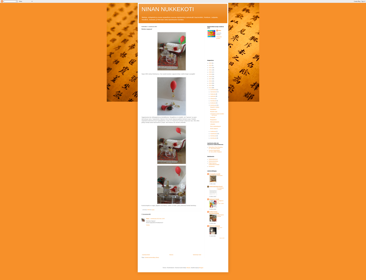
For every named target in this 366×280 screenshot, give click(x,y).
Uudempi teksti (146, 254)
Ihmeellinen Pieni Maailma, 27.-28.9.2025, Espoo (216, 148)
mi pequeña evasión (214, 174)
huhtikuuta (213, 131)
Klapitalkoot (213, 109)
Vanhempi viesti (197, 254)
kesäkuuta (213, 103)
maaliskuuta (213, 133)
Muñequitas (220, 175)
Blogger (201, 267)
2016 (210, 81)
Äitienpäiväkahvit (214, 122)
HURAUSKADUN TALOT (216, 186)
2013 (210, 87)
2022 (210, 67)
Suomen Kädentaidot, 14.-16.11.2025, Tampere (215, 151)
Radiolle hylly (213, 111)
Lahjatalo (212, 124)
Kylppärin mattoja (214, 107)
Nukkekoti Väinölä (214, 199)
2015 (210, 83)
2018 (210, 76)
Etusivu (171, 254)
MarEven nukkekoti (214, 226)
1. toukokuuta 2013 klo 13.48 (157, 218)
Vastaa (148, 225)
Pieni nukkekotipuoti (215, 126)
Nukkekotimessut (213, 159)
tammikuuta (213, 138)
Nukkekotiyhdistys (213, 161)
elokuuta (212, 98)
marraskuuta (213, 92)
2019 (210, 74)
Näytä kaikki (222, 238)
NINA (219, 30)
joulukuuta (213, 89)
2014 (210, 85)
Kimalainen (212, 166)
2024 (210, 63)
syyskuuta (213, 96)
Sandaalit (212, 117)
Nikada (188, 267)
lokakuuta (213, 94)
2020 (210, 72)
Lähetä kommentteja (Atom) (152, 257)
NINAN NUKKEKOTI (168, 9)
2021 (210, 70)
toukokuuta (213, 105)
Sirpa (147, 218)
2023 (210, 65)
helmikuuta (213, 136)
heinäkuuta (213, 100)
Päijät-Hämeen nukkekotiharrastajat (214, 163)
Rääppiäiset (213, 119)
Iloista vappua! (214, 128)
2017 (210, 78)
